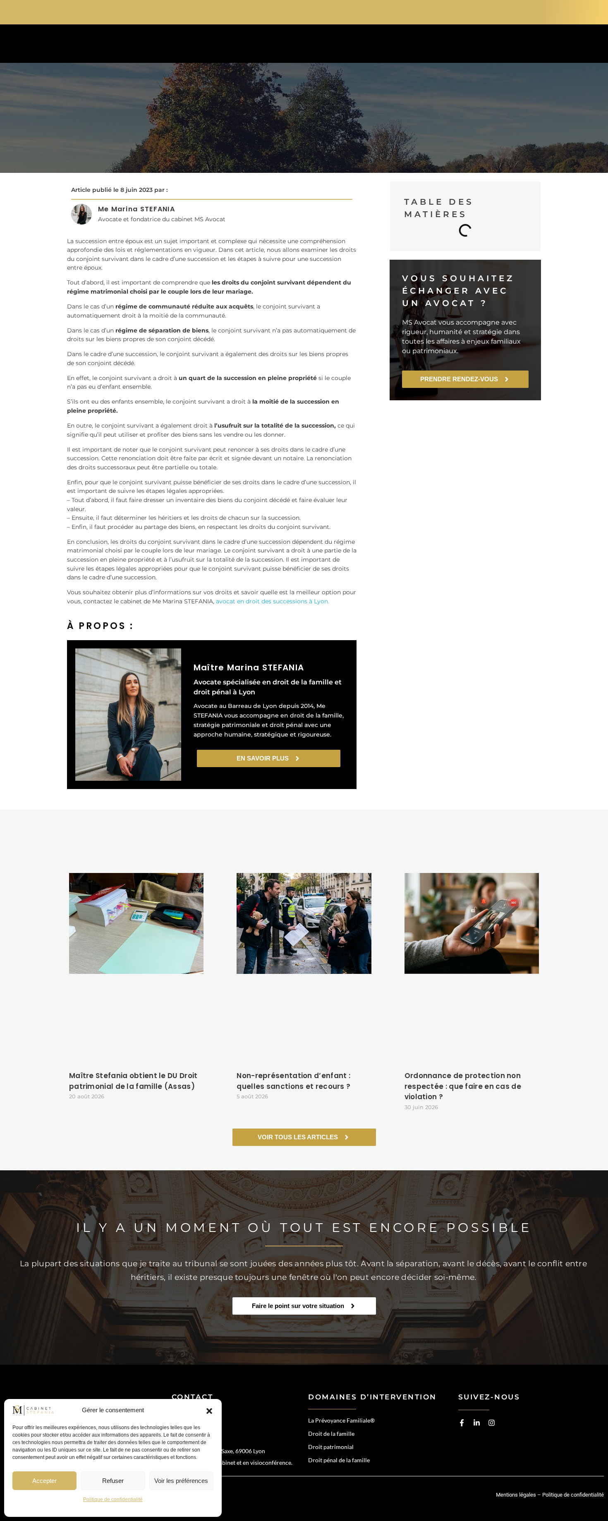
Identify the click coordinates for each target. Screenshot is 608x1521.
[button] (209, 1410)
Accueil (171, 45)
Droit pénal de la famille (339, 1460)
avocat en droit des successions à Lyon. (272, 601)
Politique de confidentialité (113, 1499)
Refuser (113, 1480)
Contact (476, 45)
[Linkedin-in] (476, 1422)
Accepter (44, 1480)
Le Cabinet (350, 45)
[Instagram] (491, 1422)
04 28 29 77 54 (509, 11)
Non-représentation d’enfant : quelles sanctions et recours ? (293, 1081)
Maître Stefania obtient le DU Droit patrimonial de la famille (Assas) (133, 1081)
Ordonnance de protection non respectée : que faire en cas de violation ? (463, 1086)
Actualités (414, 45)
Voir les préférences (181, 1480)
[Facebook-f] (461, 1422)
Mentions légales (516, 1495)
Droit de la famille (331, 1433)
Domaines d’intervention (258, 45)
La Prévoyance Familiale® (341, 1420)
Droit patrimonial (331, 1446)
